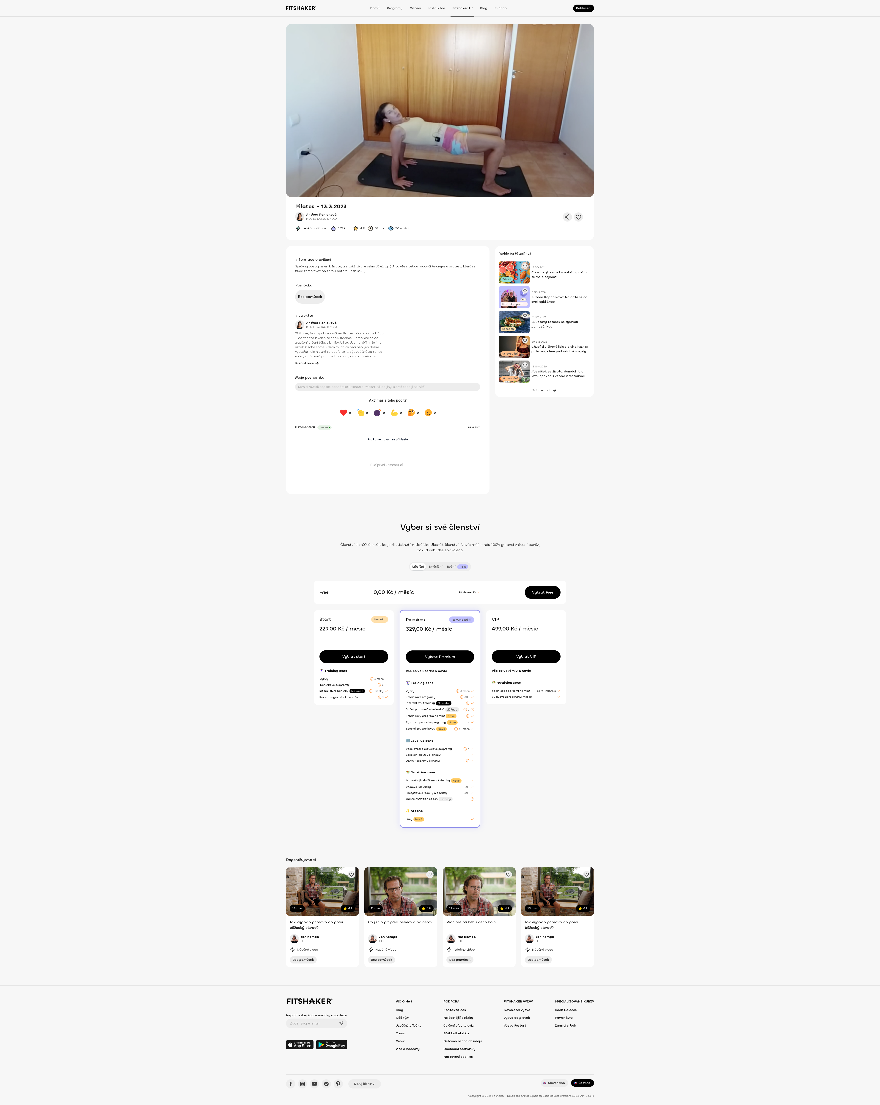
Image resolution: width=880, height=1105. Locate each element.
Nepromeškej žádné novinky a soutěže (316, 1015)
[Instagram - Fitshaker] (302, 1083)
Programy (394, 8)
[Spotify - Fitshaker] (326, 1083)
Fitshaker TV (462, 8)
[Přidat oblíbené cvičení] (351, 874)
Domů (375, 8)
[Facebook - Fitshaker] (290, 1083)
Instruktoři (436, 8)
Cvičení (415, 8)
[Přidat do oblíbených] (578, 217)
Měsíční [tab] (418, 566)
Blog (483, 8)
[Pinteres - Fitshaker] (338, 1083)
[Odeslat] (341, 1023)
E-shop (501, 8)
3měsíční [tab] (435, 566)
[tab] (457, 566)
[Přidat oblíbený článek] (525, 266)
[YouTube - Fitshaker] (314, 1083)
